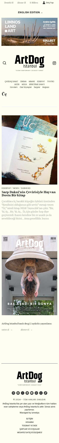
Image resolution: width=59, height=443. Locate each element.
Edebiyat (6, 188)
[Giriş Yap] (44, 2)
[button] (4, 63)
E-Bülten (34, 3)
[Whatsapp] (36, 393)
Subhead (26, 188)
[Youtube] (32, 393)
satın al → (7, 329)
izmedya (35, 412)
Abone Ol (21, 3)
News (16, 188)
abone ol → (27, 329)
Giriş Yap (50, 2)
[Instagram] (13, 393)
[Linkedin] (27, 393)
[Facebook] (18, 393)
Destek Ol (8, 3)
